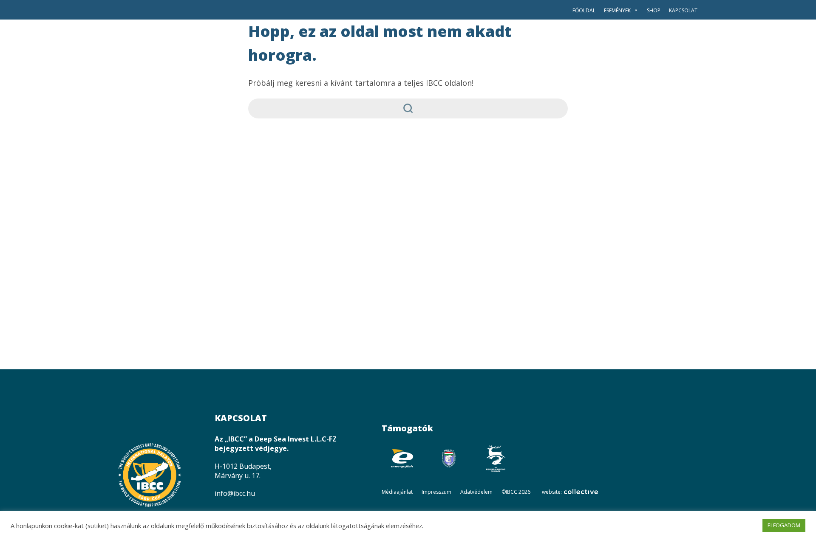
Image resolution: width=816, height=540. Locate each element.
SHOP (653, 10)
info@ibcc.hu (235, 493)
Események (617, 10)
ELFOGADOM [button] (784, 525)
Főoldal (583, 10)
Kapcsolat (683, 10)
